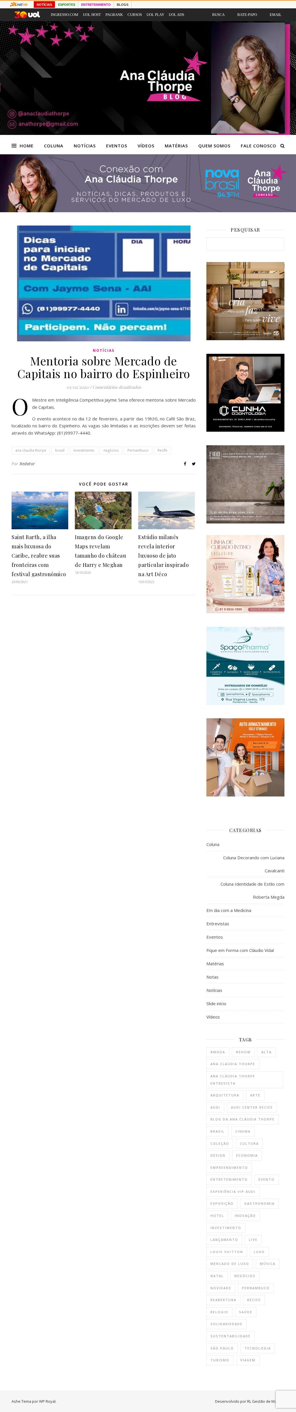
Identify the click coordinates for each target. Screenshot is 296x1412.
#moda (217, 1052)
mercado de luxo (229, 1263)
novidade (220, 1288)
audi (215, 1107)
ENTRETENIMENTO (96, 4)
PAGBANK (114, 14)
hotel (217, 1215)
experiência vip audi (233, 1191)
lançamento (224, 1239)
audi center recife (252, 1107)
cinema (243, 1131)
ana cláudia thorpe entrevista (232, 1079)
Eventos (116, 146)
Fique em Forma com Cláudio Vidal (240, 950)
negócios (111, 450)
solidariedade (226, 1324)
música (267, 1263)
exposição (222, 1203)
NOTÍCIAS (44, 4)
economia (247, 1155)
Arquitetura (224, 1095)
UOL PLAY (155, 14)
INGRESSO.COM (64, 14)
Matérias (176, 146)
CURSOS (134, 14)
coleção (219, 1143)
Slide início (216, 1003)
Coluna (53, 146)
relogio (219, 1312)
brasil (59, 450)
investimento (84, 450)
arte (255, 1095)
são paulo (222, 1348)
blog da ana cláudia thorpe (242, 1119)
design (217, 1155)
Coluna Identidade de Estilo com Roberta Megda (252, 890)
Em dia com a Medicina (228, 910)
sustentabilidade (230, 1336)
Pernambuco (138, 450)
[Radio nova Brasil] (148, 210)
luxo (259, 1252)
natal (217, 1276)
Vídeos (146, 146)
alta (266, 1052)
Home (27, 146)
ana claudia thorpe (30, 450)
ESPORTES (66, 4)
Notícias (85, 146)
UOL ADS (176, 14)
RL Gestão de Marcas (265, 1401)
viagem (248, 1360)
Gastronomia (259, 1203)
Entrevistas (217, 923)
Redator (27, 463)
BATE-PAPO (247, 14)
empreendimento (229, 1167)
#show (243, 1052)
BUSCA (218, 14)
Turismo (220, 1360)
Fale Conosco (258, 146)
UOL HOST (92, 14)
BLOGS (122, 4)
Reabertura (223, 1300)
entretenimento (229, 1179)
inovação (245, 1215)
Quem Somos (214, 146)
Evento (266, 1179)
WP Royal (47, 1401)
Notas (212, 977)
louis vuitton (226, 1252)
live (253, 1239)
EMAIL (276, 14)
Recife (162, 450)
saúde (245, 1312)
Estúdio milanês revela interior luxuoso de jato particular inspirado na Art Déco (163, 556)
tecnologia (258, 1348)
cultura (249, 1143)
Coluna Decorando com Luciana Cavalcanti (253, 864)
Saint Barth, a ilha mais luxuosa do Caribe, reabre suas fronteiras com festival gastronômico (39, 556)
